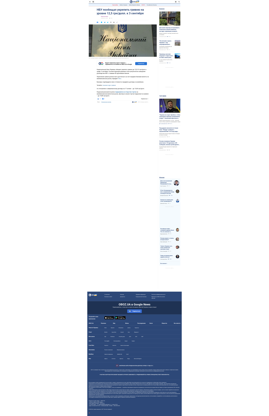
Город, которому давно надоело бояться (166, 256)
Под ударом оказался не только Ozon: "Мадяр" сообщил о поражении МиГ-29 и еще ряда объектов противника (168, 129)
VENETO (143, 5)
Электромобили (116, 341)
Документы (122, 296)
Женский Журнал (138, 358)
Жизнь (127, 323)
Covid (127, 354)
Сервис (133, 341)
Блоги (151, 323)
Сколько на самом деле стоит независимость (166, 200)
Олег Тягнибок (163, 186)
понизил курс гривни (109, 85)
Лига (119, 78)
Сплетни (113, 358)
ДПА (130, 336)
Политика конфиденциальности (158, 294)
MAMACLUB (119, 354)
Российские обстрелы (152, 5)
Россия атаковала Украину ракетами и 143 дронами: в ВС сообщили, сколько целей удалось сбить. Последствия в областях (169, 142)
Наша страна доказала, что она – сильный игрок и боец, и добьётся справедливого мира (169, 121)
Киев (105, 327)
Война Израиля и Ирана (134, 5)
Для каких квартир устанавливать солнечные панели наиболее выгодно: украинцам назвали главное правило (169, 29)
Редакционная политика (106, 102)
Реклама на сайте (108, 296)
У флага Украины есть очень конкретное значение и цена (166, 247)
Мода (128, 358)
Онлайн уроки (122, 336)
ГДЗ (105, 336)
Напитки (114, 345)
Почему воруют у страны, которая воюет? (167, 239)
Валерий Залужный (164, 195)
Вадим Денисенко (163, 233)
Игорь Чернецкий (163, 251)
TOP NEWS (162, 96)
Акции (126, 341)
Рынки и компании (108, 349)
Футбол (105, 332)
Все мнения (163, 263)
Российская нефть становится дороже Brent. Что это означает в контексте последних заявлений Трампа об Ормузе (167, 230)
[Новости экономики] (134, 102)
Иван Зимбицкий (163, 241)
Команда (122, 294)
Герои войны (115, 5)
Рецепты (106, 345)
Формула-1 (136, 332)
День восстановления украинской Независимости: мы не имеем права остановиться (166, 182)
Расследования (141, 323)
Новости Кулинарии (124, 345)
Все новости (177, 323)
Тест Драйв (106, 341)
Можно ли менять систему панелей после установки (168, 34)
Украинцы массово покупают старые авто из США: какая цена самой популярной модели (166, 55)
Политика (103, 323)
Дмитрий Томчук (163, 203)
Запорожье (121, 327)
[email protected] (105, 405)
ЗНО (136, 336)
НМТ (142, 336)
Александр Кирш (163, 259)
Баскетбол (114, 332)
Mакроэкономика (104, 16)
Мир (114, 323)
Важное (161, 9)
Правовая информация (141, 294)
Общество (164, 323)
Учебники (112, 336)
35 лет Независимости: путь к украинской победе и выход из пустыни (167, 192)
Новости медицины (108, 354)
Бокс (129, 332)
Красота (121, 358)
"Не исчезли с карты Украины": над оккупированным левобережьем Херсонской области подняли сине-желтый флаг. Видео (166, 42)
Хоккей (122, 332)
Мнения (161, 177)
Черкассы (137, 327)
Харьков (112, 327)
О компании (107, 294)
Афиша (105, 358)
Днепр (129, 327)
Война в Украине (123, 5)
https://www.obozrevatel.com (135, 382)
